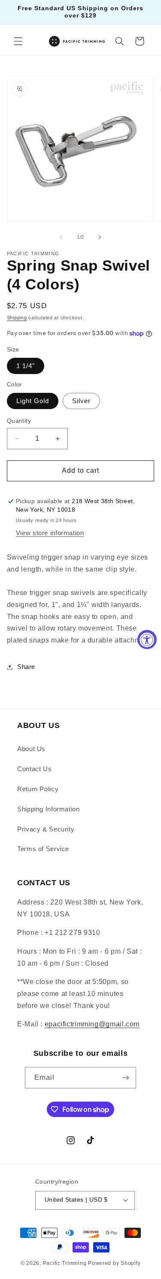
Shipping (17, 317)
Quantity (19, 421)
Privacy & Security (45, 829)
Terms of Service (43, 849)
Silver (81, 401)
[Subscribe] (126, 1077)
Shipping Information (48, 809)
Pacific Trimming (65, 1263)
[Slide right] (100, 237)
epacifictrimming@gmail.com (92, 1024)
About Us (31, 749)
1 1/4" (25, 365)
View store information (50, 533)
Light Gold (32, 401)
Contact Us (34, 769)
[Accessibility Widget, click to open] (147, 639)
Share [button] (26, 666)
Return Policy (37, 789)
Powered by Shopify (114, 1263)
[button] (18, 41)
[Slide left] (61, 237)
